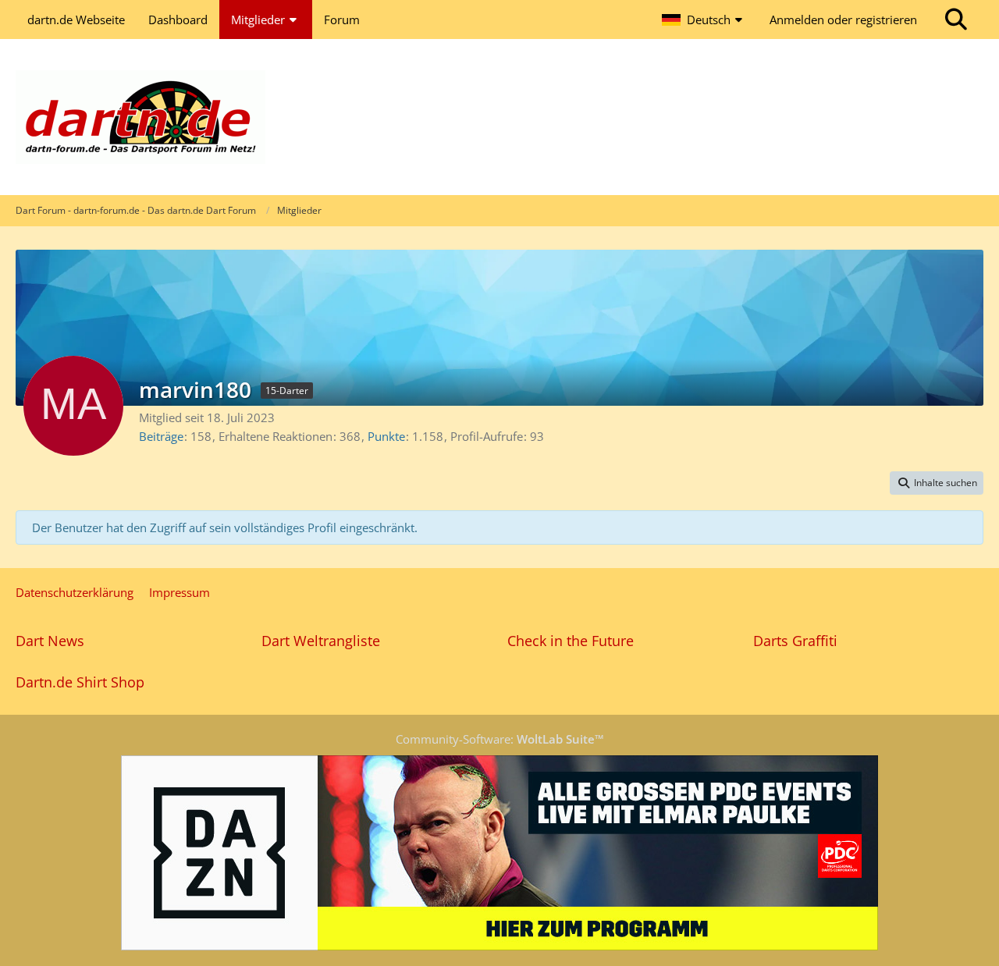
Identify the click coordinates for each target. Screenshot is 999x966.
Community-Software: (500, 739)
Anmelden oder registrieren (843, 19)
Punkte (386, 436)
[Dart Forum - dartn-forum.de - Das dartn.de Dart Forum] (499, 117)
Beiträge (161, 436)
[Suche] (956, 19)
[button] (704, 19)
